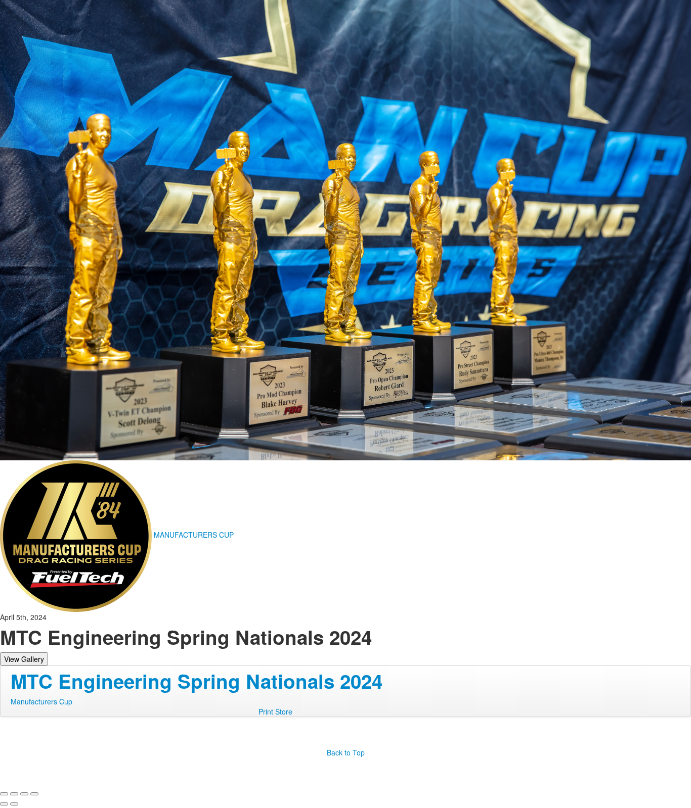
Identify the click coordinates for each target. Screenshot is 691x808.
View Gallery (24, 659)
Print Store (275, 711)
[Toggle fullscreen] (24, 793)
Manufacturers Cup (41, 701)
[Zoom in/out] (34, 793)
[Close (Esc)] (4, 793)
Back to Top (346, 752)
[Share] (14, 793)
